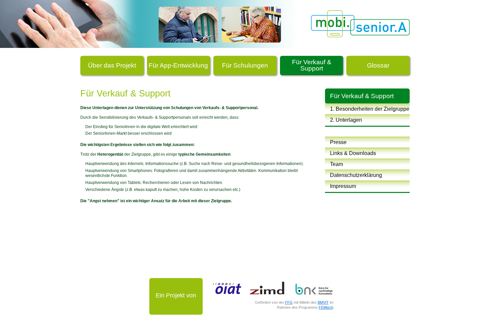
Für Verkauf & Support (311, 65)
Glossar (378, 65)
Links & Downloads (353, 153)
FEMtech (326, 307)
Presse (338, 142)
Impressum (343, 186)
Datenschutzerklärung (356, 175)
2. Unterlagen (346, 120)
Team (336, 164)
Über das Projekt (112, 65)
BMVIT (323, 302)
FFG (289, 302)
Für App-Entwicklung (178, 65)
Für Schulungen (245, 65)
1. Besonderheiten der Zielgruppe (369, 109)
